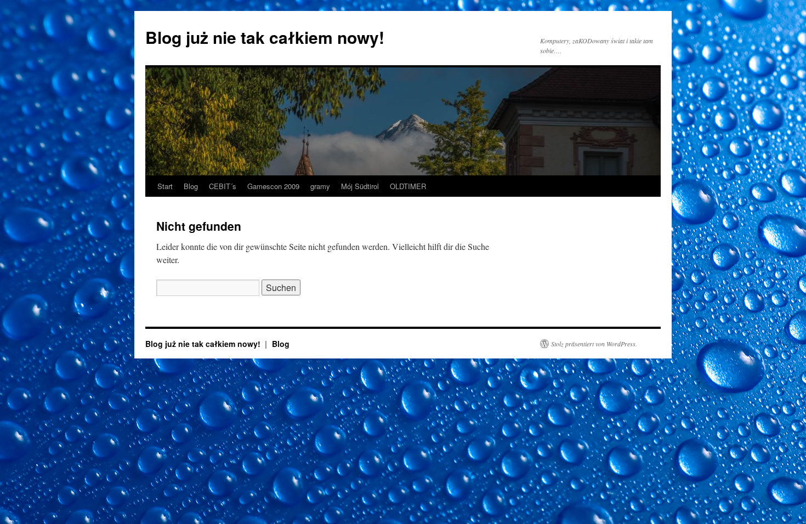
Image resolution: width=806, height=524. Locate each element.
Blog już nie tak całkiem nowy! (264, 37)
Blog (191, 186)
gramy (320, 186)
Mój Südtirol (360, 186)
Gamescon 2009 (273, 186)
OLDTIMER (408, 186)
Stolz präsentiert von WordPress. (594, 343)
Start (165, 186)
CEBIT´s (222, 186)
